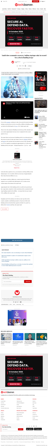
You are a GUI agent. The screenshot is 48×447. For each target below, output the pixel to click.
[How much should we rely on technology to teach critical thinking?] (6, 336)
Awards (18, 419)
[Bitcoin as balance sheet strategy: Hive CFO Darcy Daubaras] (40, 78)
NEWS (2, 399)
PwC (23, 304)
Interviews (34, 402)
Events (18, 418)
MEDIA (2, 410)
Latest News (6, 50)
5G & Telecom (19, 406)
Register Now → (17, 167)
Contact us (35, 414)
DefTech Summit (20, 416)
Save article (4, 209)
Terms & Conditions (9, 441)
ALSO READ (5, 250)
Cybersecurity (19, 401)
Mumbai (8, 204)
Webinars (2, 416)
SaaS (4, 141)
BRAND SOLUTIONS (21, 410)
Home (2, 50)
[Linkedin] (15, 301)
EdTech (11, 304)
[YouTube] (34, 426)
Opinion (34, 401)
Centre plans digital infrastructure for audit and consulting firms (42, 144)
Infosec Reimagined (20, 412)
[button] (5, 1)
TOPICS (18, 399)
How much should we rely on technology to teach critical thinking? (17, 252)
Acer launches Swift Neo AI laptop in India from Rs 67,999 (43, 126)
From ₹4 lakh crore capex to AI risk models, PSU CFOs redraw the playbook (41, 111)
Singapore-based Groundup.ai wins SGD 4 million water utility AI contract (43, 135)
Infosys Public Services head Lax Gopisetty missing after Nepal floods (43, 118)
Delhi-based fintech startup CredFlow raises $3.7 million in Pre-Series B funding (29, 342)
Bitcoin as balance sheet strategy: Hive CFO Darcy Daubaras (41, 84)
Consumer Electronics (5, 408)
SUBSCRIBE (35, 1)
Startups (10, 50)
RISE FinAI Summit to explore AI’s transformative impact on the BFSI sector (18, 342)
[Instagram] (36, 426)
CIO (33, 404)
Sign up (20, 429)
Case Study (35, 408)
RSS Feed (33, 441)
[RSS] (17, 301)
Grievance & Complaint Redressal (25, 441)
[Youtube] (20, 301)
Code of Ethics (35, 419)
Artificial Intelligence (20, 402)
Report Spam (38, 441)
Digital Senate (19, 414)
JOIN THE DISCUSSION (17, 240)
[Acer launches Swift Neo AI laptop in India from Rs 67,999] (36, 125)
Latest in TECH (38, 98)
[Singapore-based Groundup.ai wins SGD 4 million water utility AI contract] (36, 133)
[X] (18, 301)
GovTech (2, 402)
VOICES (34, 399)
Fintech (14, 304)
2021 (16, 126)
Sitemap (42, 441)
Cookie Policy (16, 441)
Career (34, 418)
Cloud (18, 404)
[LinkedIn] (32, 426)
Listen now (42, 88)
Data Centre (19, 408)
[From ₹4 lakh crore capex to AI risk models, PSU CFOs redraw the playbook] (41, 104)
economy (8, 122)
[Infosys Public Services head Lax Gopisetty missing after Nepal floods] (36, 117)
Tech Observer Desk (17, 62)
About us (34, 412)
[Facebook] (13, 301)
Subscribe (28, 281)
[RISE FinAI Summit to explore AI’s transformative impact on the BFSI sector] (18, 336)
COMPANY (35, 410)
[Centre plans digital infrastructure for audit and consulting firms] (36, 143)
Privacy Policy (3, 441)
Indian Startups (18, 304)
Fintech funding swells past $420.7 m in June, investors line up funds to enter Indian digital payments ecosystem (41, 343)
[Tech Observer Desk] (13, 62)
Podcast (2, 414)
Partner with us (35, 416)
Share (30, 65)
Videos (2, 412)
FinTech (25, 139)
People (2, 418)
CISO (33, 406)
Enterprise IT (3, 404)
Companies (3, 419)
